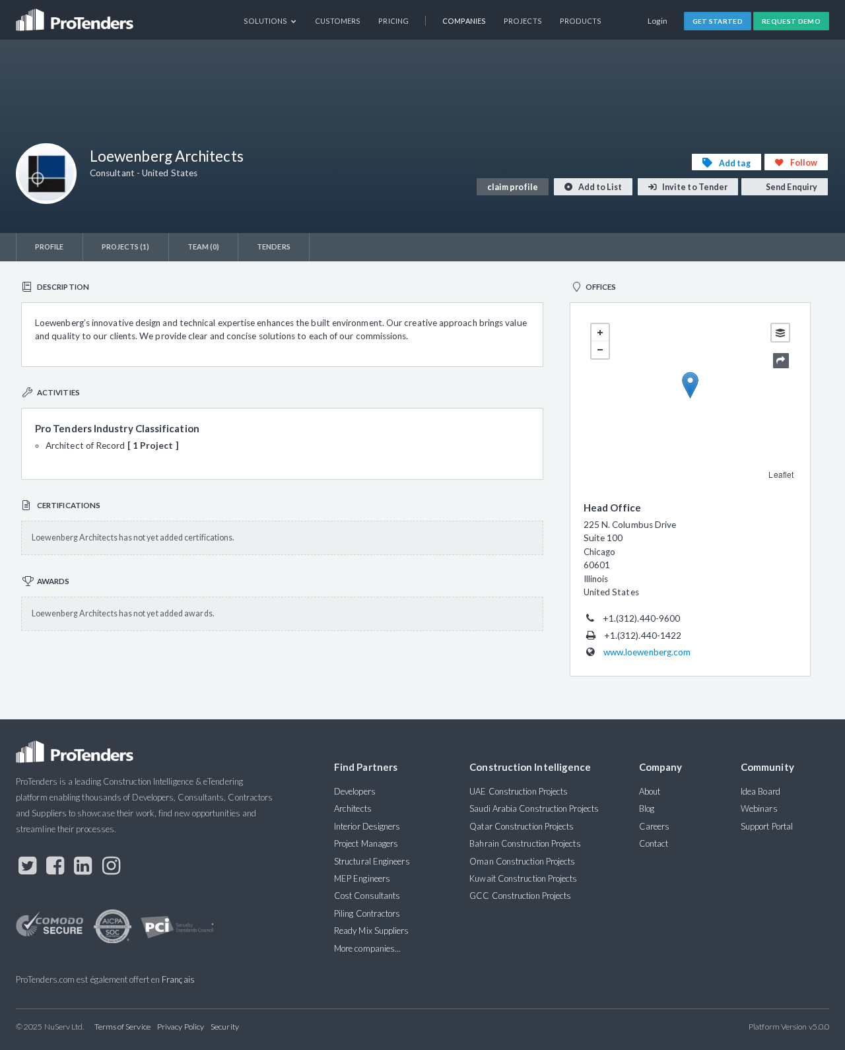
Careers (654, 826)
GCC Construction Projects (520, 895)
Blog (646, 808)
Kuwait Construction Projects (523, 878)
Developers (355, 791)
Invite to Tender (694, 187)
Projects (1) (126, 246)
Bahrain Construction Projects (524, 843)
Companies (464, 20)
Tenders (273, 246)
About (649, 791)
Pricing (393, 20)
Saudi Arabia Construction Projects (534, 808)
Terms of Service (122, 1027)
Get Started (718, 21)
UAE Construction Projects (518, 791)
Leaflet (781, 474)
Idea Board (760, 791)
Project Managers (366, 843)
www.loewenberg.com (647, 652)
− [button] (600, 349)
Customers (338, 20)
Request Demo (791, 21)
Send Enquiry (790, 187)
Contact (654, 843)
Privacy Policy (180, 1027)
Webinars (759, 808)
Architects (353, 808)
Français (178, 979)
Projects (523, 20)
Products (581, 20)
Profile (49, 246)
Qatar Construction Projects (521, 826)
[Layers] (780, 332)
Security (225, 1027)
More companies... (367, 948)
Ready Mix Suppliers (371, 930)
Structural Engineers (372, 861)
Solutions (266, 20)
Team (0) (203, 246)
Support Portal (767, 826)
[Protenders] (76, 15)
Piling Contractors (367, 913)
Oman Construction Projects (522, 861)
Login (658, 21)
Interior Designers (367, 826)
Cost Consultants (367, 895)
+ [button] (600, 332)
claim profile (512, 187)
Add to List (599, 187)
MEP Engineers (362, 878)
